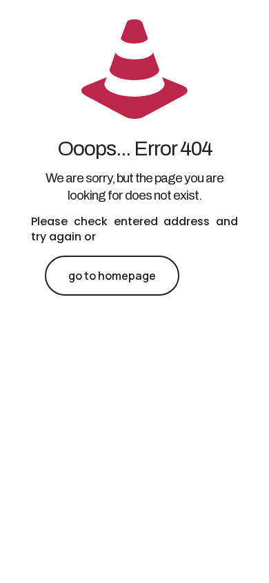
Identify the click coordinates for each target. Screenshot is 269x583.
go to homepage (112, 275)
